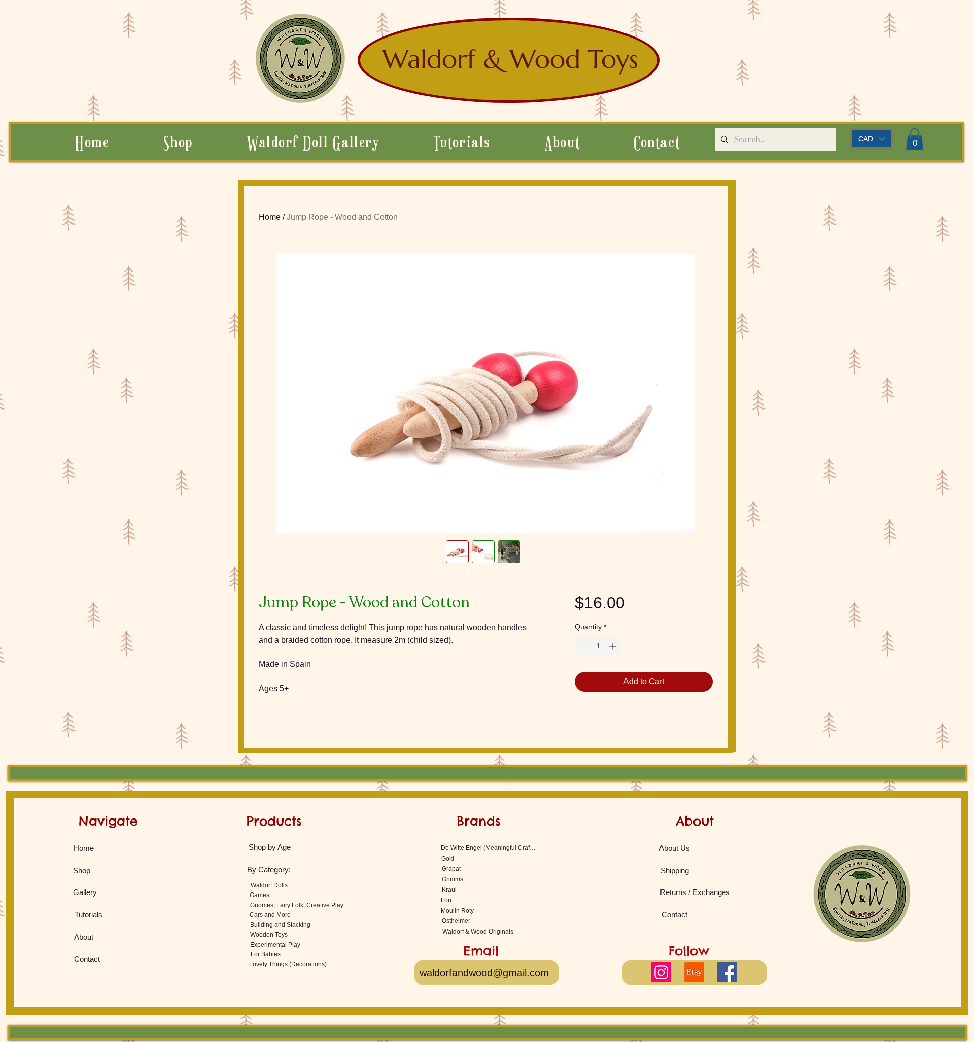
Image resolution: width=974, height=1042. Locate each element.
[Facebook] (727, 972)
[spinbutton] (598, 646)
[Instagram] (661, 972)
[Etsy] (694, 972)
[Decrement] (582, 646)
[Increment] (613, 646)
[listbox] (871, 139)
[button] (562, 142)
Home (270, 217)
